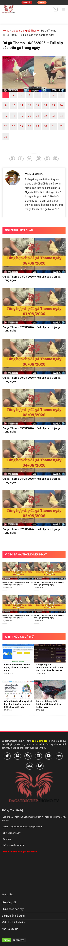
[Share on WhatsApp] (12, 159)
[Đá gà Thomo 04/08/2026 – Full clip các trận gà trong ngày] (34, 457)
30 (45, 126)
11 (21, 105)
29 (37, 126)
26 (13, 126)
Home (5, 30)
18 (13, 115)
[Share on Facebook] (21, 159)
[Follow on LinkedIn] (38, 756)
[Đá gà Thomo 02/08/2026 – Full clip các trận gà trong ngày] (34, 508)
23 (53, 115)
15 (53, 105)
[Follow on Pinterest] (17, 756)
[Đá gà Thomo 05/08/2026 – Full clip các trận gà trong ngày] (34, 407)
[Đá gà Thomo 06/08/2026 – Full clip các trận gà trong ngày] (34, 356)
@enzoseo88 (30, 851)
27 (21, 126)
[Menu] (64, 9)
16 (61, 105)
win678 (20, 845)
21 (37, 115)
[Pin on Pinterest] (47, 159)
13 (37, 105)
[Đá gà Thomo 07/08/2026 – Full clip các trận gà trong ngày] (34, 306)
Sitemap (7, 839)
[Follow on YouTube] (48, 756)
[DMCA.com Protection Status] (14, 940)
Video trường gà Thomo (25, 30)
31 (53, 126)
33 (5, 136)
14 (45, 105)
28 (29, 126)
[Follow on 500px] (29, 766)
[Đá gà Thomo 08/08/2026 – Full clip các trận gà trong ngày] (34, 255)
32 (61, 126)
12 (29, 105)
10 (13, 105)
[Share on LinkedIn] (56, 159)
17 (5, 115)
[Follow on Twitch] (40, 766)
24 (61, 115)
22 (45, 115)
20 (29, 115)
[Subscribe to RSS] (28, 756)
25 (5, 126)
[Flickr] (59, 756)
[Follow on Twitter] (7, 756)
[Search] (55, 9)
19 (21, 115)
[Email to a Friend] (38, 159)
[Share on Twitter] (29, 159)
